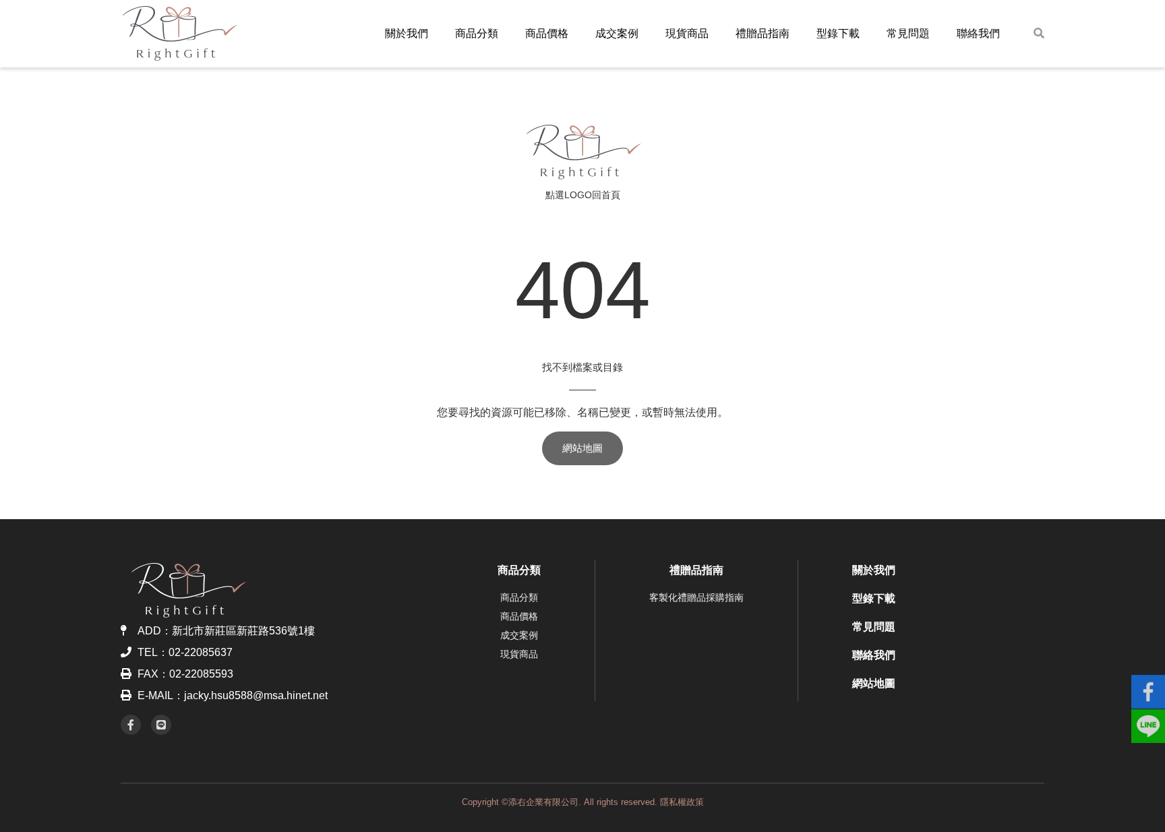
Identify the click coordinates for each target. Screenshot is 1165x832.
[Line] (161, 725)
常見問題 (908, 33)
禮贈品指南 (762, 33)
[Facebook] (131, 725)
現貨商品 (687, 33)
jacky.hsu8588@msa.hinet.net (256, 695)
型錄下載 (838, 33)
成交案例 (616, 33)
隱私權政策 (682, 802)
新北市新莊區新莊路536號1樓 (243, 630)
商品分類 (476, 33)
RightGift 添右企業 (583, 151)
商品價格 (546, 33)
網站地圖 (582, 448)
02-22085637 (201, 652)
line (1148, 720)
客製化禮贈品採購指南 (696, 597)
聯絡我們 (978, 33)
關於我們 (406, 33)
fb (1148, 685)
